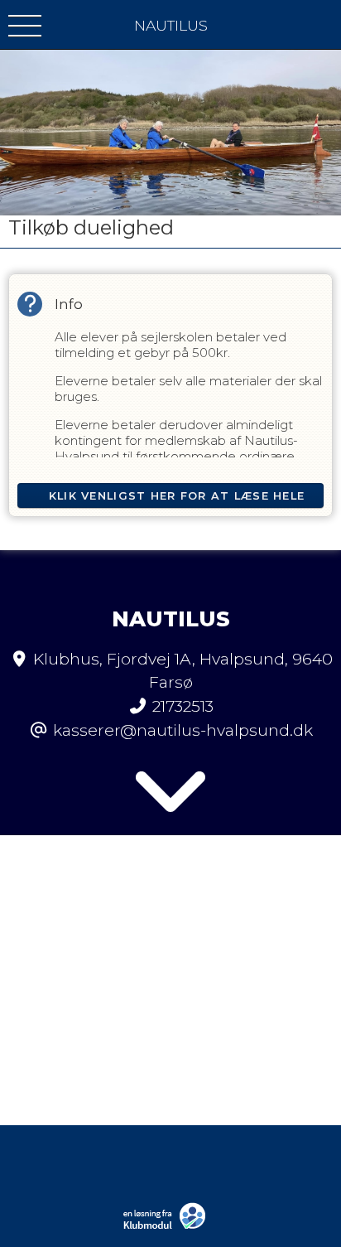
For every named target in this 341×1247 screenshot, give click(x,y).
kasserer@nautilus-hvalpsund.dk (183, 730)
